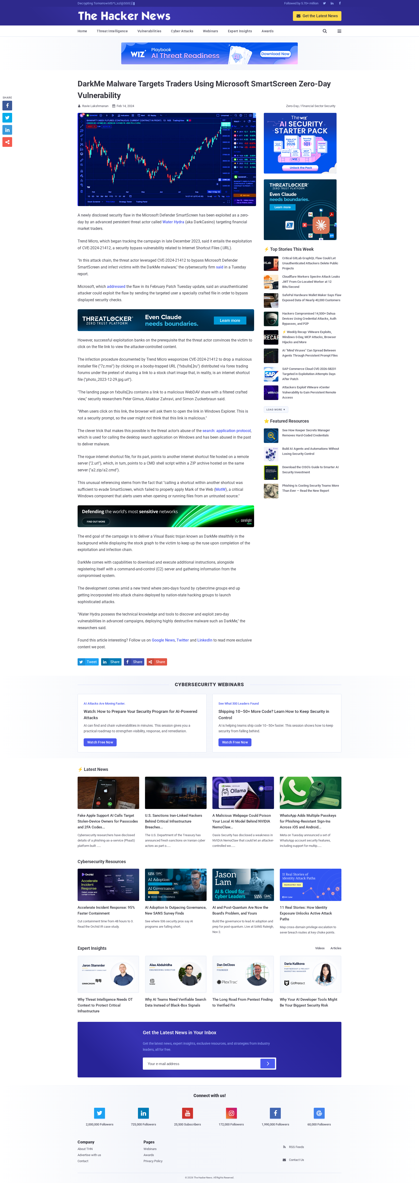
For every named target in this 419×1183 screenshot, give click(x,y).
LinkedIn (204, 640)
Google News (163, 640)
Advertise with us (89, 1155)
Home (82, 31)
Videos (320, 948)
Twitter (183, 640)
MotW (220, 489)
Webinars (210, 31)
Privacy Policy (153, 1161)
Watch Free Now (100, 742)
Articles (335, 948)
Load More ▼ (276, 409)
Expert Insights (240, 31)
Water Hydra (173, 222)
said (219, 267)
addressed (116, 286)
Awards (268, 31)
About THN (85, 1149)
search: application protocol (226, 430)
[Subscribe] (267, 1063)
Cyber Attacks (182, 31)
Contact (83, 1161)
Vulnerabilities (149, 31)
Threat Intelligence (112, 31)
